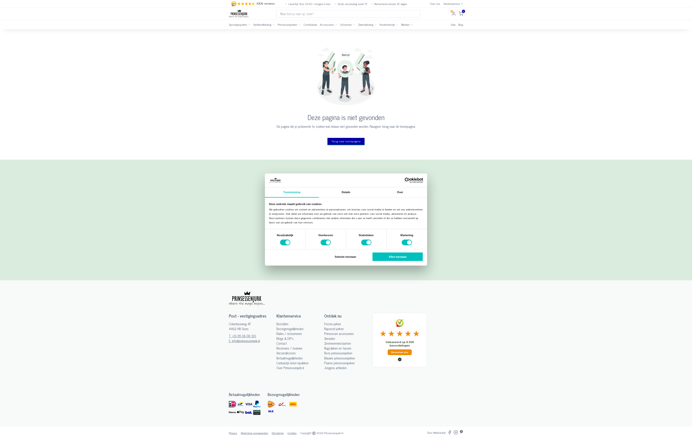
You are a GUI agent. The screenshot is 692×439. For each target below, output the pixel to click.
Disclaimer (278, 433)
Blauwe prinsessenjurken (339, 358)
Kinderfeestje (387, 24)
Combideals (310, 24)
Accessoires (327, 24)
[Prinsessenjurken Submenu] (299, 24)
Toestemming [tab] (291, 192)
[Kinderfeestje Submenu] (397, 24)
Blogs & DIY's (285, 338)
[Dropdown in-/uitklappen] (462, 4)
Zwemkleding (365, 24)
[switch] (326, 242)
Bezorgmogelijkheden (289, 328)
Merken (405, 24)
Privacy (233, 433)
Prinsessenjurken (287, 24)
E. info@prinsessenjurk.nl (244, 340)
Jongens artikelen (335, 367)
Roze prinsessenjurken (338, 353)
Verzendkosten (286, 353)
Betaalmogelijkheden (289, 358)
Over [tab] (400, 192)
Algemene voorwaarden (254, 433)
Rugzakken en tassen (337, 348)
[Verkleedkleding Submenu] (273, 24)
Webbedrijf (439, 432)
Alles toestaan (398, 256)
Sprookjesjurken (238, 24)
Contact (281, 343)
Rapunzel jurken (334, 328)
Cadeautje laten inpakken (292, 363)
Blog (460, 24)
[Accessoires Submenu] (336, 24)
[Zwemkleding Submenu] (375, 24)
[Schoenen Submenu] (353, 24)
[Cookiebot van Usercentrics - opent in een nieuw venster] (407, 180)
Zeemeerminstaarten (337, 343)
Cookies (292, 433)
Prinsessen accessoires (339, 333)
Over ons (435, 4)
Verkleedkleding (262, 24)
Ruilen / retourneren (289, 333)
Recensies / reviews (289, 348)
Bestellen (282, 323)
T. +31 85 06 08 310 (242, 336)
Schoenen (346, 24)
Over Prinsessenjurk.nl (290, 367)
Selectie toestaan (345, 256)
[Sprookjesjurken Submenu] (249, 24)
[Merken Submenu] (412, 24)
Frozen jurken (332, 323)
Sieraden (329, 338)
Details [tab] (346, 192)
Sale (453, 24)
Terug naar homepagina (346, 141)
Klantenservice (452, 4)
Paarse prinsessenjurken (339, 363)
